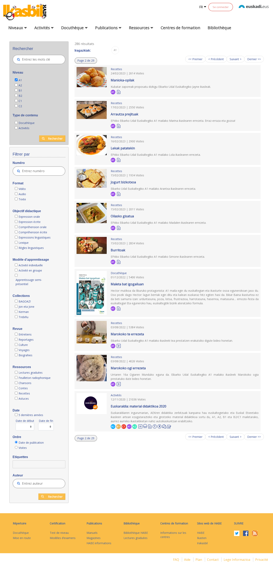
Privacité (261, 559)
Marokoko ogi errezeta (128, 368)
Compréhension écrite (33, 232)
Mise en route (22, 538)
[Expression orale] (164, 426)
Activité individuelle (31, 265)
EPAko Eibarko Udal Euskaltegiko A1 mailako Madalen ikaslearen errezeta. (158, 223)
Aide (187, 559)
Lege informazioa (237, 559)
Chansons (25, 383)
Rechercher (55, 138)
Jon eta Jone (26, 306)
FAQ (176, 559)
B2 (20, 96)
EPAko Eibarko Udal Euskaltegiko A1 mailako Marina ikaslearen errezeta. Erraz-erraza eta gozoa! (173, 121)
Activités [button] (42, 27)
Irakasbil (202, 543)
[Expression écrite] (169, 426)
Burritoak (118, 250)
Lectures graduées (31, 372)
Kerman (24, 312)
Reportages (26, 339)
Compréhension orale (33, 227)
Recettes (24, 393)
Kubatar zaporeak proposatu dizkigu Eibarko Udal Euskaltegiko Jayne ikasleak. (161, 87)
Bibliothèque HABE (136, 533)
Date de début (25, 421)
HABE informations (99, 543)
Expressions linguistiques (35, 237)
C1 (20, 101)
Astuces (24, 398)
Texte (22, 199)
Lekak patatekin (123, 148)
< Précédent (216, 59)
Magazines (94, 538)
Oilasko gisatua (122, 216)
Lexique (24, 243)
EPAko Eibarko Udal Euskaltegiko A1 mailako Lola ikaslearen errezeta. (156, 155)
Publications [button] (107, 27)
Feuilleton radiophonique (35, 378)
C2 (20, 106)
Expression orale (29, 217)
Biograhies (26, 355)
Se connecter (221, 7)
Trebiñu (23, 317)
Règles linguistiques (32, 248)
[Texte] (119, 92)
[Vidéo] (119, 345)
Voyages (24, 350)
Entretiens (25, 334)
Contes (23, 388)
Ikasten (201, 538)
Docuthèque (27, 123)
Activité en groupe (30, 270)
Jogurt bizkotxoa (123, 182)
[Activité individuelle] (159, 425)
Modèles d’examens (63, 538)
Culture (23, 345)
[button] (86, 60)
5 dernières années (31, 415)
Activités (24, 128)
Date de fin (46, 421)
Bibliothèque (219, 27)
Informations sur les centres (173, 535)
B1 (20, 90)
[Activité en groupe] (155, 425)
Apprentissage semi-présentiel (29, 282)
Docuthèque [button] (73, 27)
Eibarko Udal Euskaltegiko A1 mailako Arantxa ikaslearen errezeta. (153, 189)
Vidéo (22, 189)
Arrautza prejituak (124, 114)
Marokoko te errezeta (127, 334)
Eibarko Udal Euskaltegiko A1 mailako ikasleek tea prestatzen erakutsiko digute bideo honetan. (172, 340)
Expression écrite (30, 222)
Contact (213, 559)
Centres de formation (180, 27)
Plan (199, 559)
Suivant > (235, 59)
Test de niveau (59, 533)
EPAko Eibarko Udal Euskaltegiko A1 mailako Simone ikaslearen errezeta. (158, 257)
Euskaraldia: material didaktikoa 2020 (138, 406)
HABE (200, 533)
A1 (20, 80)
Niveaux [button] (16, 27)
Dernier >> (254, 59)
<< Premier (195, 59)
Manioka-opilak (122, 80)
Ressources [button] (139, 27)
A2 (20, 85)
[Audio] (145, 426)
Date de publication (31, 442)
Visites (23, 448)
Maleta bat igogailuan (127, 284)
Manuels (92, 533)
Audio (22, 194)
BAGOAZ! (25, 301)
